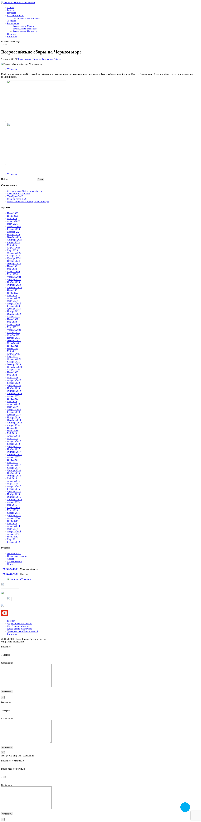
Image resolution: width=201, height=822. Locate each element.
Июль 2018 (12, 428)
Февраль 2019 (14, 409)
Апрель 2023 (13, 298)
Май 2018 (12, 433)
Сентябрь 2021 (14, 343)
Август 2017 (13, 457)
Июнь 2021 (12, 348)
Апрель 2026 (13, 221)
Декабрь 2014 (14, 515)
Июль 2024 (12, 266)
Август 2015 (13, 502)
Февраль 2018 (14, 441)
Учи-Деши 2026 (15, 196)
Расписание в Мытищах (25, 28)
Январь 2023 (13, 306)
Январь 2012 (13, 542)
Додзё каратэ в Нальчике (19, 628)
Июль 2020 (12, 372)
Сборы (57, 59)
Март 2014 (12, 528)
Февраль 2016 (14, 486)
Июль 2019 (12, 399)
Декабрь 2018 (14, 414)
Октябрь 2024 (14, 263)
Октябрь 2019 (14, 391)
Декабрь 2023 (14, 279)
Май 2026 (12, 218)
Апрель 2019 (13, 404)
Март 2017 (12, 462)
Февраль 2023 (14, 303)
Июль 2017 (12, 459)
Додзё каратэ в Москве (18, 626)
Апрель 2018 (13, 436)
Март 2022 (12, 327)
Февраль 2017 (14, 465)
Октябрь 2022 (14, 314)
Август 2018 (13, 425)
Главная (11, 620)
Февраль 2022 (14, 330)
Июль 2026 (12, 213)
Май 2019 (12, 401)
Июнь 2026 (12, 216)
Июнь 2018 (12, 430)
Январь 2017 (13, 467)
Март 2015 (12, 510)
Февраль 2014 (14, 531)
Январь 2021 (13, 361)
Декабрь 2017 (14, 446)
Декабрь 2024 (14, 258)
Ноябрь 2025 (13, 234)
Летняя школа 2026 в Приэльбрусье (25, 191)
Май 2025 (12, 245)
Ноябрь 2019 (13, 388)
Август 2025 (13, 242)
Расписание (13, 23)
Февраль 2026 (14, 226)
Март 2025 (12, 250)
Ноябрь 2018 (13, 417)
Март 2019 (12, 406)
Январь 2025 (13, 255)
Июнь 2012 (12, 536)
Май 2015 (12, 505)
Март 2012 (12, 539)
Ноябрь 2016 (13, 473)
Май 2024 (12, 269)
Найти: (4, 179)
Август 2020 (13, 369)
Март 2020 (12, 377)
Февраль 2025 (14, 253)
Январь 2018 (13, 444)
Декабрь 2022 (14, 308)
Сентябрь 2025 (14, 239)
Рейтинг (11, 10)
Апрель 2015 (13, 507)
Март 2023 (12, 300)
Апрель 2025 (13, 247)
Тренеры (11, 20)
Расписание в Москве (24, 26)
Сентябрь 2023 (14, 287)
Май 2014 (12, 523)
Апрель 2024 (13, 271)
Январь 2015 (13, 513)
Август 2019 (13, 396)
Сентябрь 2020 (14, 367)
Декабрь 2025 (14, 232)
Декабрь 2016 (14, 470)
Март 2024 (12, 274)
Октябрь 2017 (14, 452)
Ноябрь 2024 (13, 261)
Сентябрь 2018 (14, 422)
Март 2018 (12, 438)
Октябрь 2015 (14, 497)
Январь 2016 (13, 489)
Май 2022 (12, 322)
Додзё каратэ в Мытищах (19, 623)
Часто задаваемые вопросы (26, 18)
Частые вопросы (15, 15)
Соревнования (14, 561)
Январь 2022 (13, 332)
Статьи (10, 7)
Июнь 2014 (12, 520)
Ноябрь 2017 (13, 449)
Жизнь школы (24, 59)
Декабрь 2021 (14, 335)
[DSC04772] (36, 164)
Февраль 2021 (14, 359)
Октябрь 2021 (14, 340)
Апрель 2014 (13, 526)
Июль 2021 (12, 346)
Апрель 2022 (13, 324)
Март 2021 (12, 356)
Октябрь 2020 (14, 364)
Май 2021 (12, 351)
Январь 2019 (13, 412)
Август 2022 (13, 316)
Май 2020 (12, 375)
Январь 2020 (13, 383)
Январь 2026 (13, 229)
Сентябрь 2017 (14, 454)
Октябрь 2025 (14, 237)
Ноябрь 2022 (13, 311)
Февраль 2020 (14, 380)
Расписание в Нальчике (25, 31)
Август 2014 (13, 518)
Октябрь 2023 (14, 285)
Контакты (12, 36)
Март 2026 (12, 224)
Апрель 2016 (13, 481)
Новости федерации (43, 59)
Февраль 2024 (14, 277)
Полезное (12, 34)
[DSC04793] (36, 121)
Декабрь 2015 (14, 491)
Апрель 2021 (13, 353)
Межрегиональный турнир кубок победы (28, 201)
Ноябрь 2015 (13, 494)
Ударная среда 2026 (16, 199)
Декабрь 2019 (14, 385)
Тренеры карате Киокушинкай (22, 631)
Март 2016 (12, 483)
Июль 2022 (12, 319)
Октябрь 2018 (14, 420)
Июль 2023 (12, 290)
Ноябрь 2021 (13, 338)
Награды (11, 12)
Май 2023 (12, 295)
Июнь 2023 (12, 292)
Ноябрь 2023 (13, 282)
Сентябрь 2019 (14, 393)
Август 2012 (13, 534)
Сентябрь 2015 (14, 499)
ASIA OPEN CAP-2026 (18, 193)
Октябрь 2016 (14, 475)
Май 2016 (12, 478)
